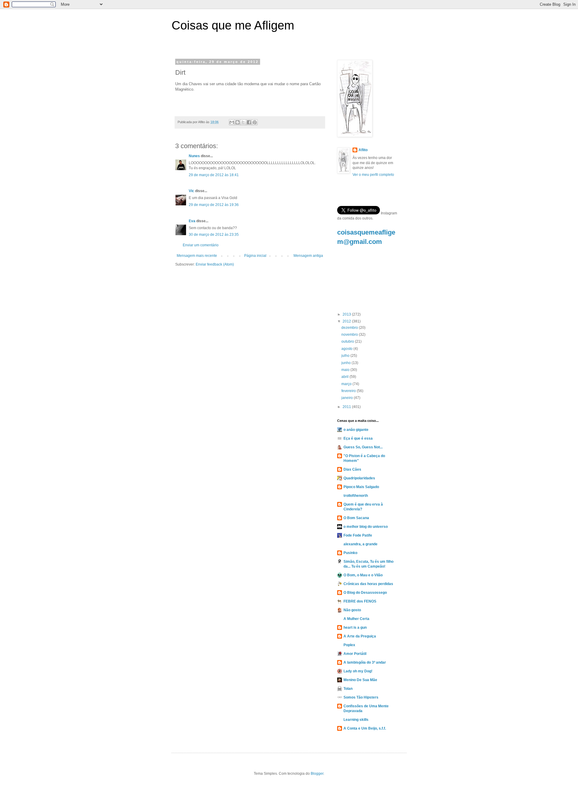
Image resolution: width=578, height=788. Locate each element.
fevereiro (349, 391)
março (347, 384)
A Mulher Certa (356, 619)
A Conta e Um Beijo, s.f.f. (364, 728)
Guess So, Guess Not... (363, 447)
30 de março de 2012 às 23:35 (214, 234)
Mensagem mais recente (197, 256)
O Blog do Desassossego (365, 592)
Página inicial (255, 256)
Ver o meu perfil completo (373, 175)
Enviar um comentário (201, 245)
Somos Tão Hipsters (360, 697)
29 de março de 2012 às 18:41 (214, 175)
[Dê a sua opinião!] (238, 122)
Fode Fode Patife (357, 535)
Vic (191, 191)
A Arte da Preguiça (359, 636)
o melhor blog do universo (365, 527)
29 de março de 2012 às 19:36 (214, 205)
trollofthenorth (355, 496)
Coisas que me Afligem (233, 25)
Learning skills (355, 720)
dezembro (350, 327)
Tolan (348, 689)
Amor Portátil (354, 654)
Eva (192, 221)
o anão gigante (355, 430)
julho (345, 356)
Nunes (194, 156)
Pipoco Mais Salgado (361, 487)
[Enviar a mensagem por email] (232, 122)
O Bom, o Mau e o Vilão (363, 575)
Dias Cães (352, 469)
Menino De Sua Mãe (360, 680)
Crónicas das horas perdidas (368, 584)
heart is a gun (355, 627)
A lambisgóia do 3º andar (364, 662)
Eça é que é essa (358, 438)
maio (345, 370)
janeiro (347, 398)
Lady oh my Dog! (357, 671)
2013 (347, 314)
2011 (347, 407)
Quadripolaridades (359, 478)
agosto (347, 349)
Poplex (349, 645)
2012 (347, 321)
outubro (348, 341)
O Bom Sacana (356, 518)
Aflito (363, 150)
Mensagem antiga (308, 256)
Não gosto (352, 610)
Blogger (317, 773)
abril (345, 377)
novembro (350, 334)
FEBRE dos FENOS (359, 601)
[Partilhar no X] (243, 122)
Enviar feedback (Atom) (215, 264)
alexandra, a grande (360, 544)
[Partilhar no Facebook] (249, 122)
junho (346, 363)
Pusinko (350, 553)
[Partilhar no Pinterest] (255, 122)
